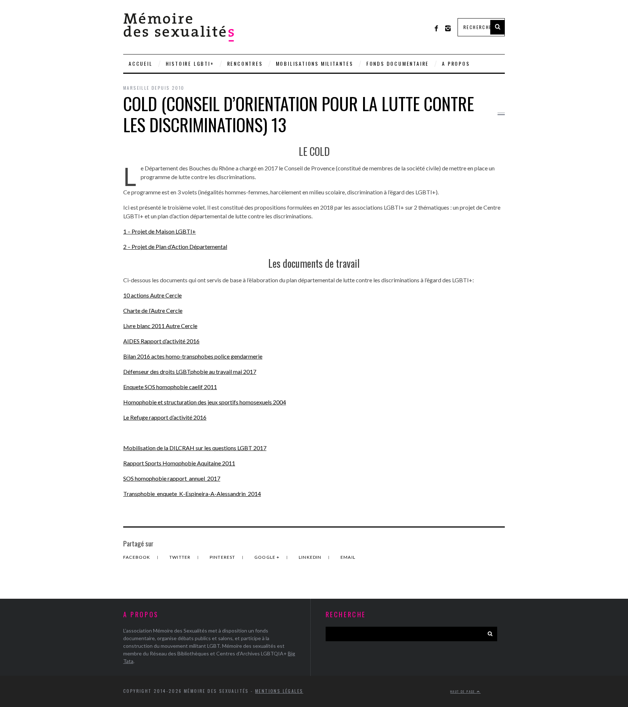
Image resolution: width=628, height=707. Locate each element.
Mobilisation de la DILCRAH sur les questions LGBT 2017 (194, 447)
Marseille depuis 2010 (153, 88)
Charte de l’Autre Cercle (152, 310)
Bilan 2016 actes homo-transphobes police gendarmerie (192, 356)
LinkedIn (311, 557)
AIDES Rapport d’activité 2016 (161, 341)
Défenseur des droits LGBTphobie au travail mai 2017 (189, 371)
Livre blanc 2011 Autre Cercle (160, 325)
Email (348, 557)
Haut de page (463, 691)
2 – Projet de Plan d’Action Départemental (175, 246)
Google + (267, 557)
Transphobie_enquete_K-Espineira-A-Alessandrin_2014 (192, 493)
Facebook (137, 557)
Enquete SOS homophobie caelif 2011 (170, 386)
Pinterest (223, 557)
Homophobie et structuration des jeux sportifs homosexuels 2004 (204, 402)
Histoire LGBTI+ (190, 63)
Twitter (180, 557)
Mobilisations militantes (314, 63)
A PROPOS (456, 63)
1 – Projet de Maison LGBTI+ (159, 231)
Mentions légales (279, 691)
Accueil (141, 63)
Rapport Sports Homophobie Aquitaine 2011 (179, 463)
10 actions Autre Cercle (152, 295)
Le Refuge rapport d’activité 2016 (164, 417)
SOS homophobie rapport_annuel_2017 (171, 478)
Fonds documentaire (397, 63)
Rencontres (245, 63)
